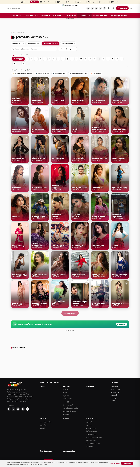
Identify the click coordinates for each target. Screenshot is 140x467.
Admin (113, 459)
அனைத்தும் (18, 59)
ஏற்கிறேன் (127, 463)
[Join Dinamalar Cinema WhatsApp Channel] (104, 8)
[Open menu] (131, 8)
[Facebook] (88, 8)
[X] (92, 8)
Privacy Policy (115, 447)
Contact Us (114, 444)
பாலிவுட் (65, 451)
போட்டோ (20, 33)
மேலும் (69, 371)
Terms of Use (115, 450)
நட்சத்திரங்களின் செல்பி (22, 73)
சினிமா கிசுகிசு (67, 457)
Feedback (114, 453)
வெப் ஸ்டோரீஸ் (59, 73)
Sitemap (113, 456)
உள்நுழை (123, 8)
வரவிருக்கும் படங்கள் (78, 73)
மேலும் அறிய (115, 463)
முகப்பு (13, 33)
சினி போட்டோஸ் (42, 73)
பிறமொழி (66, 454)
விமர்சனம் (90, 444)
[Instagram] (100, 8)
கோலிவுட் (66, 448)
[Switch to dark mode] (109, 8)
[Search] (113, 8)
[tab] (18, 43)
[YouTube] (96, 8)
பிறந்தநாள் (96, 73)
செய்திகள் (66, 444)
